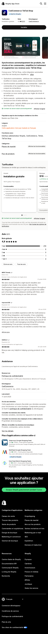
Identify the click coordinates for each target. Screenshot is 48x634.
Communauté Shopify (10, 568)
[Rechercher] (41, 3)
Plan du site (6, 622)
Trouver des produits (10, 520)
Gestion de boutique (10, 541)
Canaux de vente (8, 516)
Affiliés (27, 580)
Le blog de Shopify (9, 572)
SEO (26, 537)
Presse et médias (31, 572)
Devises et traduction (33, 545)
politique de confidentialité (20, 409)
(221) (23, 21)
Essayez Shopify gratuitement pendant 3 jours (24, 490)
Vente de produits (9, 524)
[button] (24, 443)
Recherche (6, 576)
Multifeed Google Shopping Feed (20, 450)
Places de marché (9, 146)
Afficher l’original (39, 109)
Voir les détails (7, 431)
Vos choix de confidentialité (12, 627)
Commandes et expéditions (12, 528)
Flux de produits (8, 154)
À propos (28, 559)
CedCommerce (34, 21)
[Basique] (23, 215)
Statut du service (31, 588)
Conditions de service (10, 611)
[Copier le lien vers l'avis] (12, 273)
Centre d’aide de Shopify (11, 559)
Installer (24, 27)
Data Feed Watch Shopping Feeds (20, 461)
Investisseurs (30, 568)
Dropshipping (30, 516)
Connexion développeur (11, 606)
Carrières (28, 564)
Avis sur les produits (33, 524)
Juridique (28, 584)
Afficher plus (6, 332)
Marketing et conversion (11, 537)
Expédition (29, 541)
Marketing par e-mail (33, 533)
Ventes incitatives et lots (34, 528)
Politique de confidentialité (12, 376)
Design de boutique (9, 533)
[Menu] (45, 3)
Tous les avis (21, 264)
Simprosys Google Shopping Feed (20, 440)
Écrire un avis (8, 264)
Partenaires (29, 576)
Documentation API (9, 564)
